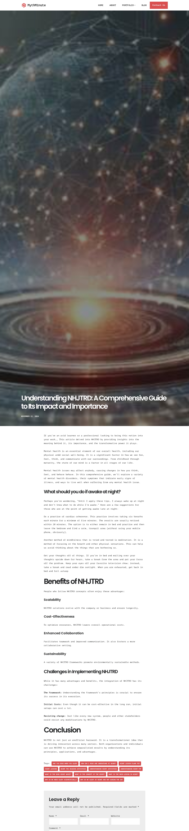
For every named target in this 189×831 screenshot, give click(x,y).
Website (115, 816)
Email (84, 816)
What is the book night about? (58, 774)
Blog (144, 5)
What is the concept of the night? (90, 774)
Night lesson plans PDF (130, 763)
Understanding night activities (103, 769)
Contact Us (158, 5)
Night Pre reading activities (73, 769)
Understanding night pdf (131, 769)
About (113, 5)
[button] (134, 5)
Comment (55, 828)
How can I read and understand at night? (98, 763)
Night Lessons (51, 769)
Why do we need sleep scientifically (61, 780)
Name (53, 816)
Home (100, 5)
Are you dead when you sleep (65, 763)
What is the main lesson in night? (123, 774)
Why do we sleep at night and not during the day (101, 780)
